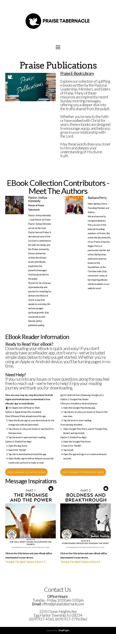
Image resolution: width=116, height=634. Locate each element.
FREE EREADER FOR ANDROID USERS (83, 472)
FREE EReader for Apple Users (26, 472)
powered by (58, 630)
